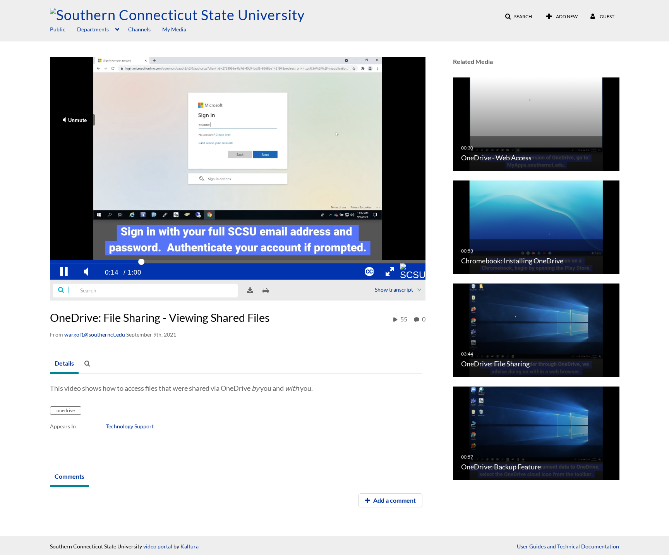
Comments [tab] (69, 476)
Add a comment (394, 500)
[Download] (250, 290)
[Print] (265, 290)
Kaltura (189, 546)
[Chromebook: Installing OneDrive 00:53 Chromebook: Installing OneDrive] (536, 227)
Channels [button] (139, 29)
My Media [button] (174, 29)
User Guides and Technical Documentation (568, 546)
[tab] (64, 364)
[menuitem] (63, 29)
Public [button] (57, 29)
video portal (157, 546)
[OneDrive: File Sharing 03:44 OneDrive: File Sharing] (536, 330)
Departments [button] (93, 29)
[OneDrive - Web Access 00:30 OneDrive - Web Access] (536, 124)
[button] (518, 17)
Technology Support (130, 426)
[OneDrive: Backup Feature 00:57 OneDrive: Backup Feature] (536, 433)
